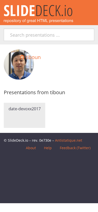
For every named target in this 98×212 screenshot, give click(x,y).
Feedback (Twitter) (75, 147)
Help (48, 147)
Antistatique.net (68, 140)
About (31, 147)
